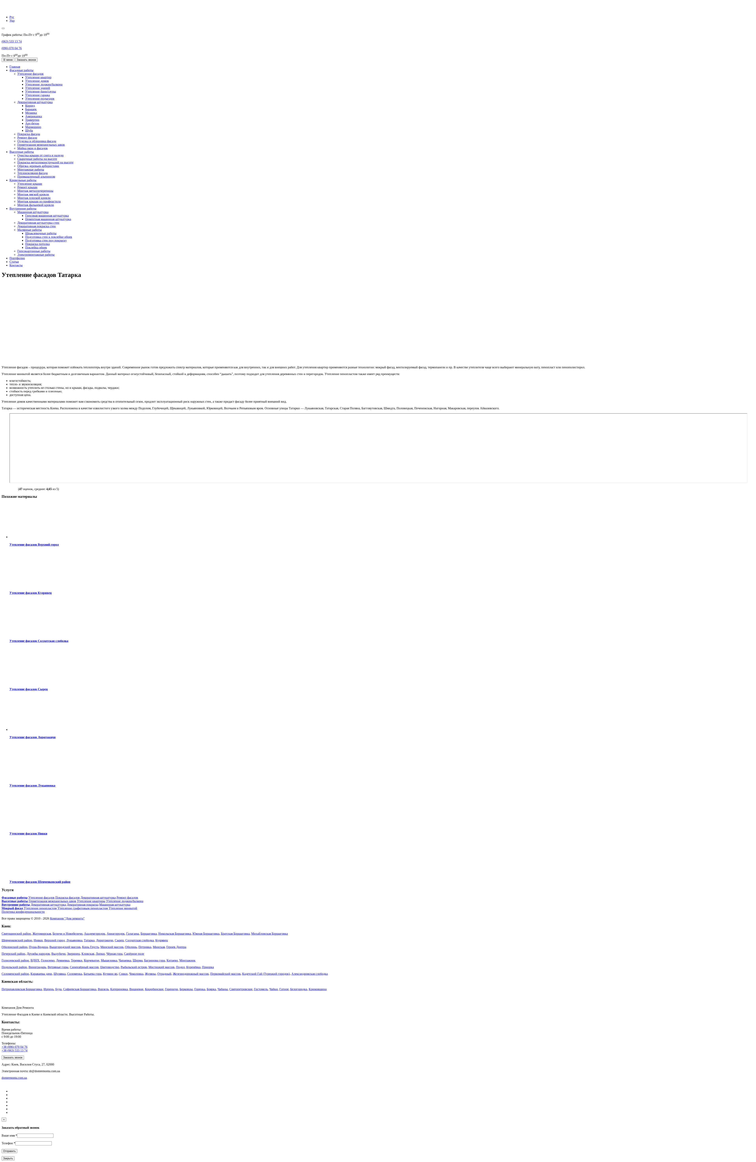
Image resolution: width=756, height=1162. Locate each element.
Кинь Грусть (90, 947)
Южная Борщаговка (206, 933)
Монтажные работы (30, 169)
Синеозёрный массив (84, 967)
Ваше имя (9, 1135)
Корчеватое (91, 960)
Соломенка (74, 973)
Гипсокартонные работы (33, 251)
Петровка (144, 947)
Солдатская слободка (139, 940)
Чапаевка (125, 960)
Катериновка (119, 989)
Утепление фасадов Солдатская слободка (38, 641)
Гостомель (261, 989)
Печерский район (13, 953)
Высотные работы (21, 151)
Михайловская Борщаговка (269, 933)
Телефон (8, 1143)
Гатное (284, 989)
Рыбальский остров (134, 967)
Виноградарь (37, 967)
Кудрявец (161, 940)
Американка (33, 116)
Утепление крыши (29, 183)
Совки (123, 973)
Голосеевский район (15, 960)
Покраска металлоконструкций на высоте (45, 162)
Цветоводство (109, 967)
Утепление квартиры (91, 901)
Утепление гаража (37, 95)
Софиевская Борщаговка (79, 989)
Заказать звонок (26, 59)
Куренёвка (193, 967)
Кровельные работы (22, 180)
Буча (58, 989)
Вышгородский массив (65, 947)
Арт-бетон (32, 123)
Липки (100, 953)
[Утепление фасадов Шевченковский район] (34, 874)
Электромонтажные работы (36, 254)
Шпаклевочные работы (41, 233)
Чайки (273, 989)
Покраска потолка (37, 244)
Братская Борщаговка (235, 933)
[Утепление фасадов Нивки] (34, 826)
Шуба (29, 130)
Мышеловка (109, 960)
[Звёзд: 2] (6, 488)
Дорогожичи (104, 940)
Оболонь (131, 947)
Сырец (119, 940)
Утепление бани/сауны (40, 91)
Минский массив (111, 947)
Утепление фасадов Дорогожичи (32, 737)
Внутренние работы (22, 208)
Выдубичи (58, 953)
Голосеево (48, 960)
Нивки (38, 940)
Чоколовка (136, 973)
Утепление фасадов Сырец (28, 689)
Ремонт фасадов (127, 897)
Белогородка (298, 989)
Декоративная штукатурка (35, 102)
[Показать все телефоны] (3, 28)
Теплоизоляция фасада (32, 173)
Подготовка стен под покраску (46, 240)
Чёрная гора (114, 953)
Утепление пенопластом (40, 908)
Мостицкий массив (161, 967)
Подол (180, 967)
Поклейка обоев (36, 247)
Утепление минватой (123, 908)
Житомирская (41, 933)
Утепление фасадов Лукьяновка (32, 785)
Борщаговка (149, 933)
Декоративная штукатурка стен (38, 222)
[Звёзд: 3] (9, 488)
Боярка (211, 989)
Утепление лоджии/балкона (43, 84)
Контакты (16, 265)
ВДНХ (35, 960)
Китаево (172, 960)
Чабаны (223, 989)
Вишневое (136, 989)
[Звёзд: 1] (3, 488)
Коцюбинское (154, 989)
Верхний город (54, 940)
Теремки (76, 960)
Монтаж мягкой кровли (33, 194)
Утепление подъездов (39, 98)
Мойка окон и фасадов (32, 148)
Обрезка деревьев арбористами (38, 166)
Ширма (138, 960)
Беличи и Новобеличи (67, 933)
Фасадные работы (21, 70)
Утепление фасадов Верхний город (34, 544)
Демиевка (62, 960)
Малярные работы (29, 229)
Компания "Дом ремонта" (67, 918)
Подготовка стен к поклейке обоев (48, 237)
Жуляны (150, 973)
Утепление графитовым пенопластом (82, 908)
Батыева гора (92, 973)
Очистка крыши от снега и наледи (40, 155)
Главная (14, 66)
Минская (159, 947)
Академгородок (94, 933)
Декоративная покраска (82, 904)
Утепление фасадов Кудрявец (30, 592)
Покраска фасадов (67, 897)
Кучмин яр (110, 973)
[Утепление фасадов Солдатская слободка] (34, 633)
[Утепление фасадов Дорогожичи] (34, 729)
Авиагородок (116, 933)
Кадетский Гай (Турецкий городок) (266, 973)
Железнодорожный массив (191, 973)
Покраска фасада (28, 134)
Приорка (208, 967)
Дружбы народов (38, 953)
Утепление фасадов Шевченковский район (39, 881)
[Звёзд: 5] (15, 488)
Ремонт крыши (27, 187)
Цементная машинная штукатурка (48, 219)
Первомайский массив (225, 973)
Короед (30, 105)
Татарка (89, 940)
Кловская (88, 953)
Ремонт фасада (27, 137)
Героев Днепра (176, 947)
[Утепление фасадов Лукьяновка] (34, 777)
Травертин (32, 120)
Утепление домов (37, 81)
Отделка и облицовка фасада (36, 141)
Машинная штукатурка (32, 212)
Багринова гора (154, 960)
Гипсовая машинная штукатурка (47, 215)
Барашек (31, 109)
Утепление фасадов (30, 73)
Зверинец (73, 953)
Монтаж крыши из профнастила (39, 201)
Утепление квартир (38, 77)
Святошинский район (16, 933)
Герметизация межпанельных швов (41, 144)
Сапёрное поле (134, 953)
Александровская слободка (309, 973)
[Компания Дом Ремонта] (6, 10)
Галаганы (132, 933)
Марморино (33, 127)
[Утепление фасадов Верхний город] (34, 537)
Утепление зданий (37, 88)
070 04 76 (12, 48)
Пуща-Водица (38, 947)
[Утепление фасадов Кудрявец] (34, 585)
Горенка (199, 989)
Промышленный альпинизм (36, 176)
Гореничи (171, 989)
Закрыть (8, 1158)
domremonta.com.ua (14, 1077)
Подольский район (14, 967)
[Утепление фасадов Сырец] (34, 681)
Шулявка (60, 973)
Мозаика (31, 112)
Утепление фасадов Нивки (28, 833)
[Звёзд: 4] (12, 488)
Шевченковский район (17, 940)
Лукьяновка (74, 940)
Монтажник (187, 960)
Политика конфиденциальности (23, 911)
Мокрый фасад (12, 908)
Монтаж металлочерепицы (35, 190)
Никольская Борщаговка (174, 933)
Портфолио (17, 258)
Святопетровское (240, 989)
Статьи (14, 261)
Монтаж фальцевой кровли (35, 205)
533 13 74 (12, 41)
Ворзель (103, 989)
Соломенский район (15, 973)
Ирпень (49, 989)
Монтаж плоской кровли (34, 198)
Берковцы (186, 989)
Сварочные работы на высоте (37, 159)
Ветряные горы (58, 967)
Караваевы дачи (41, 973)
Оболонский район (14, 947)
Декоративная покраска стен (36, 226)
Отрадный (164, 973)
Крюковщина (318, 989)
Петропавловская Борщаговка (22, 989)
